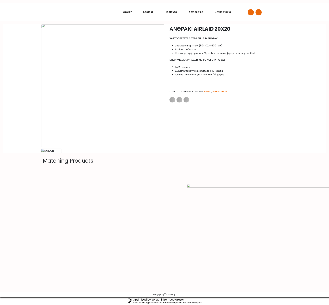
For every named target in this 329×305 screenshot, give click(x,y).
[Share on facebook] (172, 99)
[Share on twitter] (179, 99)
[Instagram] (258, 12)
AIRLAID (207, 91)
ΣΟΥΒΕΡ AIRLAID (220, 91)
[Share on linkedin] (186, 99)
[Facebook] (251, 12)
